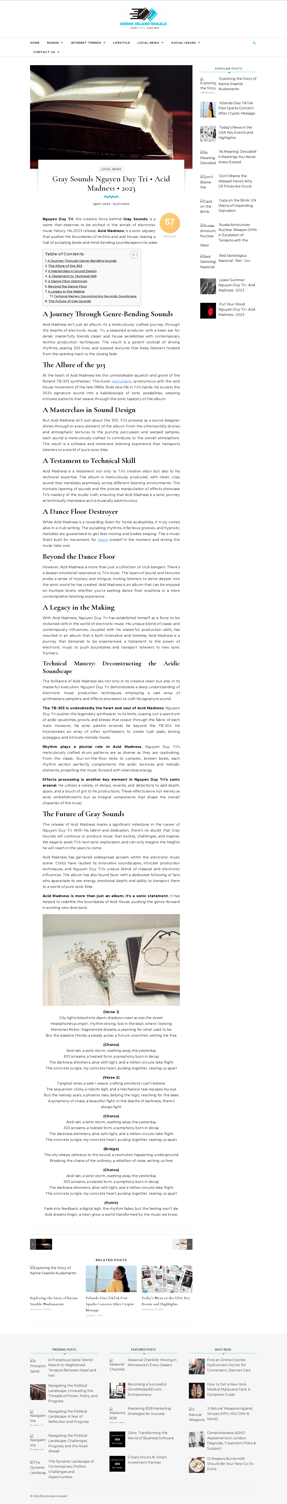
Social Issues (183, 42)
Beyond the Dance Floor (67, 286)
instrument (122, 381)
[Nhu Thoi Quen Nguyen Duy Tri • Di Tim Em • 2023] (183, 1244)
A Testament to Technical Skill (72, 276)
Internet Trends (86, 42)
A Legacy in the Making (66, 291)
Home (34, 42)
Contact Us (44, 52)
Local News (148, 42)
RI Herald (123, 204)
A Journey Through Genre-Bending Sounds (82, 261)
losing (103, 540)
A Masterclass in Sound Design (72, 271)
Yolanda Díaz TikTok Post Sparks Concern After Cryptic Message (110, 1304)
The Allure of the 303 (65, 266)
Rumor (53, 42)
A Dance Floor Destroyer (67, 281)
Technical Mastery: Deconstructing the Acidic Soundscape (95, 296)
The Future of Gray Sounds (69, 301)
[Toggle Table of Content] (132, 254)
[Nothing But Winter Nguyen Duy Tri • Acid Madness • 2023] (39, 1244)
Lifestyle (121, 42)
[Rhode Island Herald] (143, 19)
